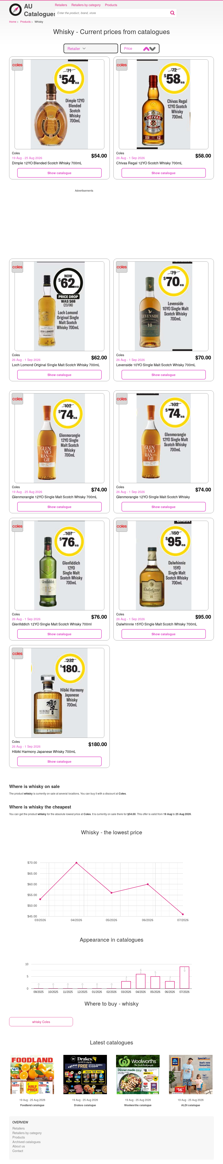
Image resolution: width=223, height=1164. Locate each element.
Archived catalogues (26, 1141)
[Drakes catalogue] (85, 1074)
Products (111, 5)
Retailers (61, 5)
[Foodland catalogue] (32, 1074)
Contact (17, 1150)
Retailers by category (86, 5)
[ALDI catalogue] (191, 1074)
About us (18, 1146)
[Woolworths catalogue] (138, 1074)
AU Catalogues (40, 9)
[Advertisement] (111, 222)
